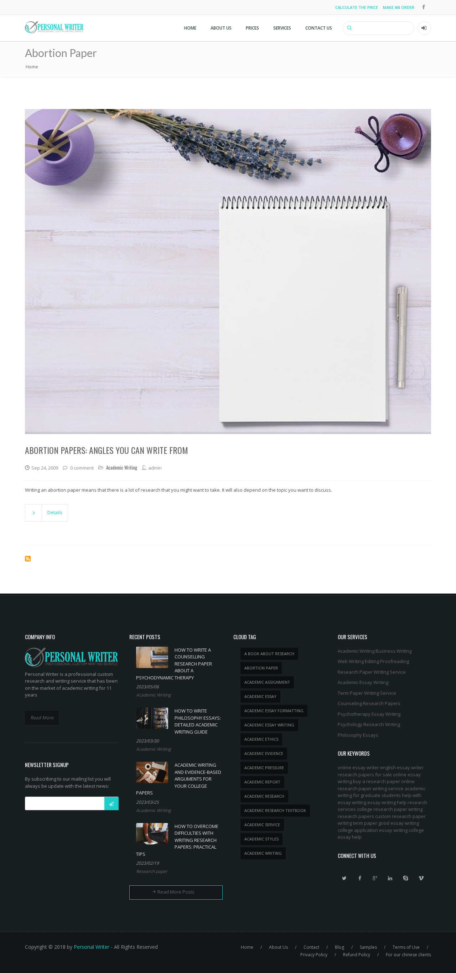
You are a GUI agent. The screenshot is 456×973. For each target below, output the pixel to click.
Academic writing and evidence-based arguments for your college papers (178, 779)
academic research (264, 796)
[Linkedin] (390, 878)
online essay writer (358, 767)
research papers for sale (365, 774)
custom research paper (400, 816)
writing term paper (357, 823)
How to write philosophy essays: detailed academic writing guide (198, 721)
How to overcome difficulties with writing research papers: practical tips (177, 840)
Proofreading (394, 661)
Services (282, 28)
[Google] (375, 878)
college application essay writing (373, 830)
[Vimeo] (421, 878)
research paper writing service (371, 788)
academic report (262, 782)
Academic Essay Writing (363, 682)
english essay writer (402, 767)
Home (190, 28)
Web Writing (351, 661)
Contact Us (318, 28)
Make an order (398, 7)
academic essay (260, 696)
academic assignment (267, 682)
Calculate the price (356, 7)
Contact (311, 947)
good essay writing (398, 823)
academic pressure (264, 767)
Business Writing (393, 651)
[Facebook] (360, 878)
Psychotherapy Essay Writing (369, 714)
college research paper (382, 809)
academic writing (263, 853)
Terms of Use (406, 947)
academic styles (261, 839)
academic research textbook (275, 810)
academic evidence (263, 753)
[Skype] (406, 878)
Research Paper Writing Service (372, 672)
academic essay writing (269, 725)
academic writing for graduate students (381, 792)
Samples (368, 947)
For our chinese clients (408, 955)
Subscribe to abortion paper (28, 558)
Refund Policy (356, 955)
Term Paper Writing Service (367, 693)
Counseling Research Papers (369, 703)
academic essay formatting (274, 710)
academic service (262, 824)
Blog (339, 947)
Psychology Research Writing (369, 724)
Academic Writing (153, 695)
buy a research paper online (384, 781)
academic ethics (261, 739)
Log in (424, 28)
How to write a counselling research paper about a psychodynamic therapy (174, 664)
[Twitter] (344, 878)
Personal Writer (91, 946)
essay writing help (386, 802)
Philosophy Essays (358, 735)
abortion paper (261, 668)
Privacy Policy (313, 955)
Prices (252, 28)
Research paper (151, 871)
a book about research (269, 653)
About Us (221, 28)
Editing (372, 661)
